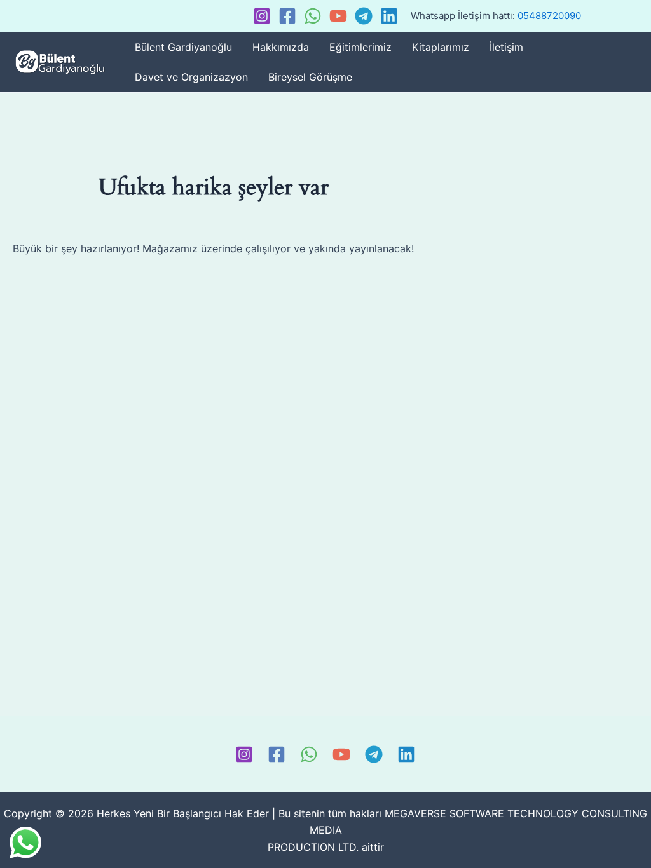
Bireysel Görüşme (310, 77)
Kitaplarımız (440, 47)
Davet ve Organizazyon (191, 77)
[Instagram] (262, 16)
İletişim (506, 47)
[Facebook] (287, 16)
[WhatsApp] (313, 16)
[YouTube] (338, 16)
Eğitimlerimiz (360, 47)
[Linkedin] (389, 16)
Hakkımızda (280, 47)
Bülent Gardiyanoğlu (183, 47)
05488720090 (549, 16)
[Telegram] (364, 16)
